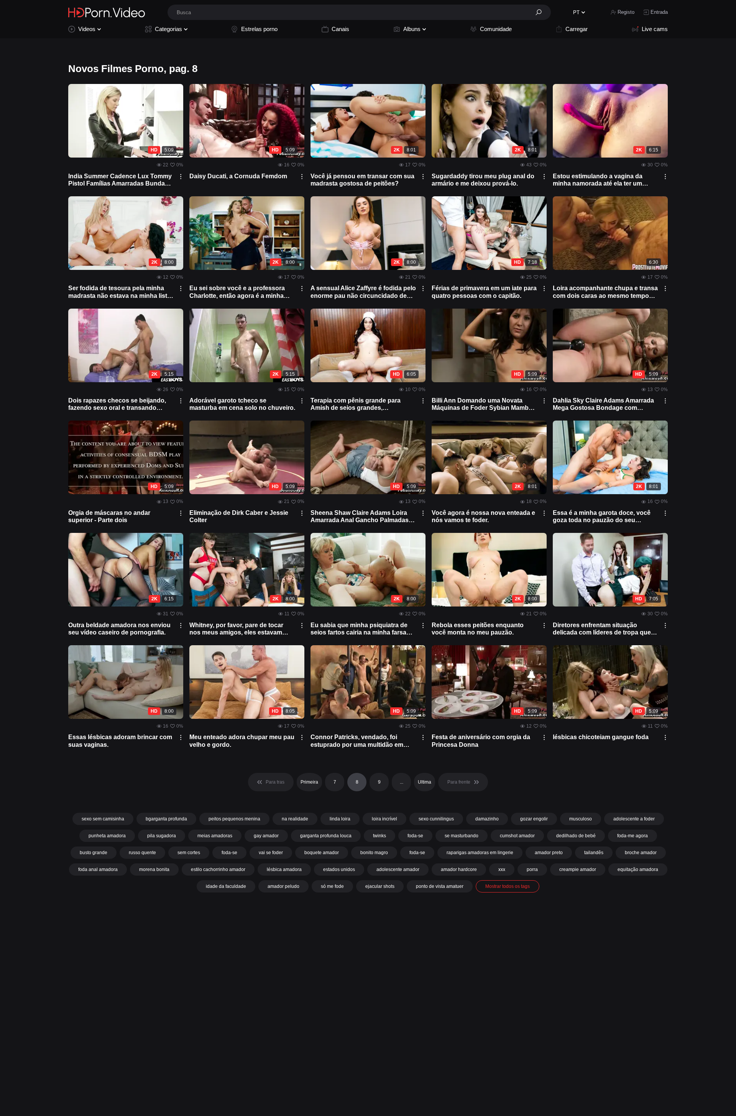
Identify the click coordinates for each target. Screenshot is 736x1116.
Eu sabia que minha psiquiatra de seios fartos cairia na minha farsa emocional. (358, 629)
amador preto (549, 852)
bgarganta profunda (166, 819)
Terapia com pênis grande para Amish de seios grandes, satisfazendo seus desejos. (355, 404)
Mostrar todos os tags (507, 886)
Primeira (309, 782)
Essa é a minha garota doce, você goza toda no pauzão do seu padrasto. (602, 517)
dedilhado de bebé (576, 835)
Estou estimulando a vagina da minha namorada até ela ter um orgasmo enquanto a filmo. (597, 180)
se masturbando (461, 835)
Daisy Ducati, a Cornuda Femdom (238, 176)
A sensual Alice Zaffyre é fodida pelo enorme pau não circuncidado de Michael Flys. (363, 292)
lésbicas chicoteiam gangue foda (601, 737)
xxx (501, 869)
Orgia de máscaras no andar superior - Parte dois (109, 516)
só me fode (332, 886)
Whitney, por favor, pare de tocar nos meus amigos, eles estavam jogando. (236, 629)
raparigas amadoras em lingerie (480, 852)
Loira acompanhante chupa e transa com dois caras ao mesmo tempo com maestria (605, 292)
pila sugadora (161, 835)
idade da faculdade (226, 886)
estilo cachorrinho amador (218, 869)
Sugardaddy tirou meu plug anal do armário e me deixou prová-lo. (483, 180)
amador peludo (283, 886)
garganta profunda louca (326, 835)
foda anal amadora (98, 869)
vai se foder (271, 852)
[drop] (180, 177)
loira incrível (384, 819)
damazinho (487, 819)
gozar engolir (534, 819)
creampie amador (577, 869)
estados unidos (339, 869)
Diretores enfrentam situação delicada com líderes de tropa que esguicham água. (602, 629)
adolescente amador (397, 869)
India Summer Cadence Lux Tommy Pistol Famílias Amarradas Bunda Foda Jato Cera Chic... (120, 180)
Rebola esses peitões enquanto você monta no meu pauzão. (478, 629)
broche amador (641, 852)
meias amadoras (214, 835)
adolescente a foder (634, 819)
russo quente (142, 852)
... (401, 782)
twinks (379, 835)
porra (532, 869)
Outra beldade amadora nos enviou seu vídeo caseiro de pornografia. (119, 629)
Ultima (424, 782)
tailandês (593, 852)
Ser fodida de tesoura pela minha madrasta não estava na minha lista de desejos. (119, 292)
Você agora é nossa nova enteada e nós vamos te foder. (483, 516)
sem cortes (188, 852)
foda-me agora (632, 835)
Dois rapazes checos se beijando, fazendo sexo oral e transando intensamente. (117, 404)
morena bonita (154, 869)
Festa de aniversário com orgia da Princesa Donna (481, 741)
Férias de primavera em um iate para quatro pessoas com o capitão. (484, 292)
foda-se (415, 835)
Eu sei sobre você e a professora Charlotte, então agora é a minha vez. (237, 292)
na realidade (295, 819)
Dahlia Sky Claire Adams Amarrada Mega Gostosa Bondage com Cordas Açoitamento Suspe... (603, 404)
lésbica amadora (284, 869)
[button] (541, 12)
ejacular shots (379, 886)
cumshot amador (517, 835)
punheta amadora (107, 835)
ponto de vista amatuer (439, 886)
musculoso (580, 819)
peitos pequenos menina (234, 819)
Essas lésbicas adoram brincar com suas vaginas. (120, 741)
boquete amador (321, 852)
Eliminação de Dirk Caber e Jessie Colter (238, 516)
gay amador (266, 835)
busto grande (93, 852)
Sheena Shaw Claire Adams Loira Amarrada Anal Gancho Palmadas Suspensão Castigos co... (359, 517)
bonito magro (374, 852)
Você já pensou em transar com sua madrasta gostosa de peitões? (362, 180)
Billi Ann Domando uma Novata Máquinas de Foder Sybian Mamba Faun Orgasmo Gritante (482, 404)
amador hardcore (459, 869)
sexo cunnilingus (436, 819)
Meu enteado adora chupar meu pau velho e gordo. (241, 741)
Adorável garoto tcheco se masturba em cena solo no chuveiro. (242, 404)
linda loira (340, 819)
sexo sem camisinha (103, 819)
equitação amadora (638, 869)
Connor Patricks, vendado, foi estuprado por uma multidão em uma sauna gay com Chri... (356, 741)
